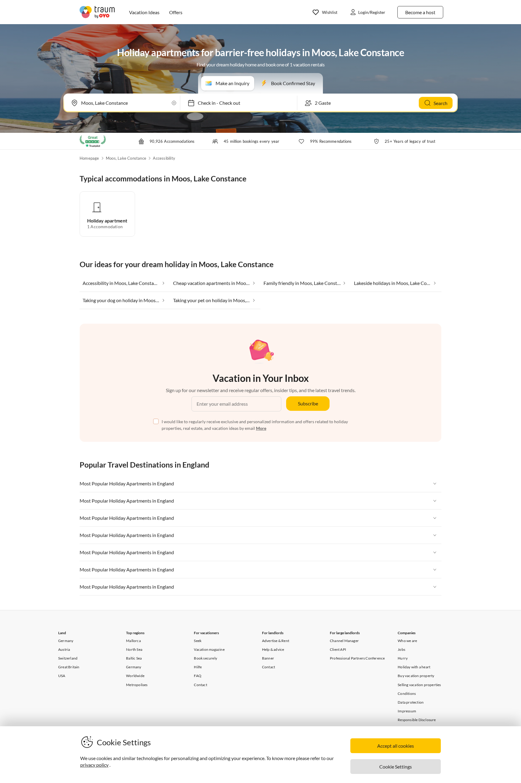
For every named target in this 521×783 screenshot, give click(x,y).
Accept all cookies (395, 746)
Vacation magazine (209, 649)
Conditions (407, 693)
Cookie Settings (395, 766)
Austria (64, 649)
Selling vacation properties (419, 684)
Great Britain (69, 667)
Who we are (407, 640)
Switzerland (67, 658)
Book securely (205, 658)
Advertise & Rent (275, 640)
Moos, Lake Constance (126, 158)
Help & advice (273, 649)
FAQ (197, 675)
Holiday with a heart (414, 667)
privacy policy (94, 765)
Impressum (407, 711)
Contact (200, 684)
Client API (338, 649)
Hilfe (198, 667)
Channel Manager (344, 640)
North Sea (134, 649)
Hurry (403, 658)
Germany (65, 640)
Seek (197, 640)
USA (61, 675)
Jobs (401, 649)
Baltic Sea (134, 658)
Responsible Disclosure (417, 719)
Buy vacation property (416, 675)
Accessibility (164, 158)
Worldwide (135, 675)
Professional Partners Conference (357, 658)
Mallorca (133, 640)
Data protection (411, 702)
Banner (268, 658)
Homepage (89, 158)
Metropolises (136, 684)
